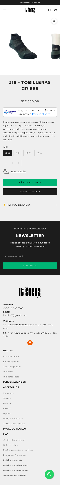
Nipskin (7, 413)
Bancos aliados (41, 114)
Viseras (7, 408)
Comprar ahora (30, 191)
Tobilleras (8, 371)
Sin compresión (11, 361)
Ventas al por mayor (14, 440)
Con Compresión (12, 366)
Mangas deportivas (13, 418)
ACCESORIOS (11, 387)
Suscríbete (30, 265)
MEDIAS (8, 350)
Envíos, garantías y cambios (18, 450)
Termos (7, 398)
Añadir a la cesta (30, 182)
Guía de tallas (10, 445)
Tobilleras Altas (11, 376)
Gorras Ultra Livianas (14, 423)
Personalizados (14, 382)
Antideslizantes (11, 356)
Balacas (7, 403)
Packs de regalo (14, 428)
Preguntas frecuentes (14, 455)
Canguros (8, 393)
